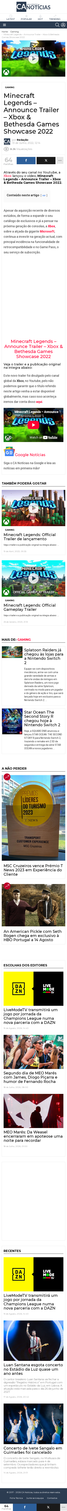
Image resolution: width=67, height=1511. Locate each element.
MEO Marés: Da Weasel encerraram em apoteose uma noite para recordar (33, 1136)
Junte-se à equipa (35, 1498)
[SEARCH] (57, 24)
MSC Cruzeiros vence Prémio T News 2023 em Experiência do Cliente (33, 870)
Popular (26, 19)
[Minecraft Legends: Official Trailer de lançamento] (33, 508)
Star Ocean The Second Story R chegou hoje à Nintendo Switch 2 (42, 718)
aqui (39, 402)
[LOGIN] (63, 24)
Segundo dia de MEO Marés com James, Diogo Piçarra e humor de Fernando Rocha (30, 1077)
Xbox (8, 176)
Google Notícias (30, 454)
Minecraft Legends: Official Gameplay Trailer (30, 607)
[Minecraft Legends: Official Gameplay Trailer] (33, 578)
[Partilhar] (25, 1507)
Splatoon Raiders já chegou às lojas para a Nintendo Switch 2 (43, 656)
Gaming (9, 530)
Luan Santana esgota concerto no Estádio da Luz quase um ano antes (33, 1369)
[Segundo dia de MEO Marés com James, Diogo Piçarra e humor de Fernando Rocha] (33, 1052)
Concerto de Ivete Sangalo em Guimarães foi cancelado (33, 1450)
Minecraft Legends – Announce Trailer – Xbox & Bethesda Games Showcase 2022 (33, 349)
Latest (11, 19)
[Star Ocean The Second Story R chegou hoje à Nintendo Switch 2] (12, 721)
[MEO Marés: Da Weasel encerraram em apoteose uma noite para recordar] (33, 1111)
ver (44, 195)
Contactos (52, 1498)
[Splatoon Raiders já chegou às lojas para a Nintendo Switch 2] (12, 652)
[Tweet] (48, 1507)
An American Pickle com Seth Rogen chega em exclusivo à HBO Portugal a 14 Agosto (33, 935)
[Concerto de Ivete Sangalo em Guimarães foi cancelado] (33, 1424)
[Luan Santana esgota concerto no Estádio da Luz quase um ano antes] (33, 1340)
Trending (54, 19)
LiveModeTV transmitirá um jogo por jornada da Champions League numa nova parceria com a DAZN (31, 1016)
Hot (40, 19)
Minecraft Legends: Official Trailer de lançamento (30, 536)
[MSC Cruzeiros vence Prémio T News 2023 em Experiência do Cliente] (33, 818)
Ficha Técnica (16, 1498)
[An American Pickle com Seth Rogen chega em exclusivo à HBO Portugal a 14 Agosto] (33, 905)
